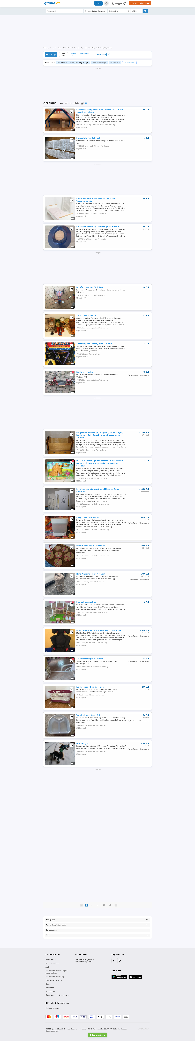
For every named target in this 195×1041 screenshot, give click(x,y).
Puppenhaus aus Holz (86, 602)
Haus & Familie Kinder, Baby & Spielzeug (72, 62)
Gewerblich (84, 55)
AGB (47, 967)
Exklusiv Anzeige (52, 1008)
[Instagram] (119, 960)
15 (110, 905)
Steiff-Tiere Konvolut (86, 315)
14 (104, 905)
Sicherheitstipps (52, 963)
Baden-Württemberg (98, 63)
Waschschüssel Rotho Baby (89, 715)
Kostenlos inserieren (140, 3)
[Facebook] (114, 960)
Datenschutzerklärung (54, 976)
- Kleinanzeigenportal (84, 960)
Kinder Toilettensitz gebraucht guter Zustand (97, 227)
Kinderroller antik (84, 372)
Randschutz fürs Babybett (88, 138)
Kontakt (48, 984)
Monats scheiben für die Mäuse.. (91, 545)
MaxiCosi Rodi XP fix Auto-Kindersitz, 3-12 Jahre (98, 630)
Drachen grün (82, 743)
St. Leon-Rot (114, 63)
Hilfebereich (50, 959)
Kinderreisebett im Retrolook (90, 687)
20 (82, 103)
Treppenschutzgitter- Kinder (89, 658)
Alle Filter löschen (129, 63)
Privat (73, 55)
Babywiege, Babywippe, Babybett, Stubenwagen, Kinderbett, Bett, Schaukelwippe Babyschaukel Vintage (99, 435)
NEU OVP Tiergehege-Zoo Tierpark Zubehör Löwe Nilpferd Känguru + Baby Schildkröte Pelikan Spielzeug (99, 463)
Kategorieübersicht (53, 980)
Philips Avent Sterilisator (87, 517)
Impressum (50, 991)
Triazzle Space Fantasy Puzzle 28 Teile (94, 344)
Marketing (49, 988)
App (99, 3)
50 (86, 103)
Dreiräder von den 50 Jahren (89, 287)
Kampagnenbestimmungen (57, 995)
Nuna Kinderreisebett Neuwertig (91, 574)
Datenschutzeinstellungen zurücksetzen (56, 971)
